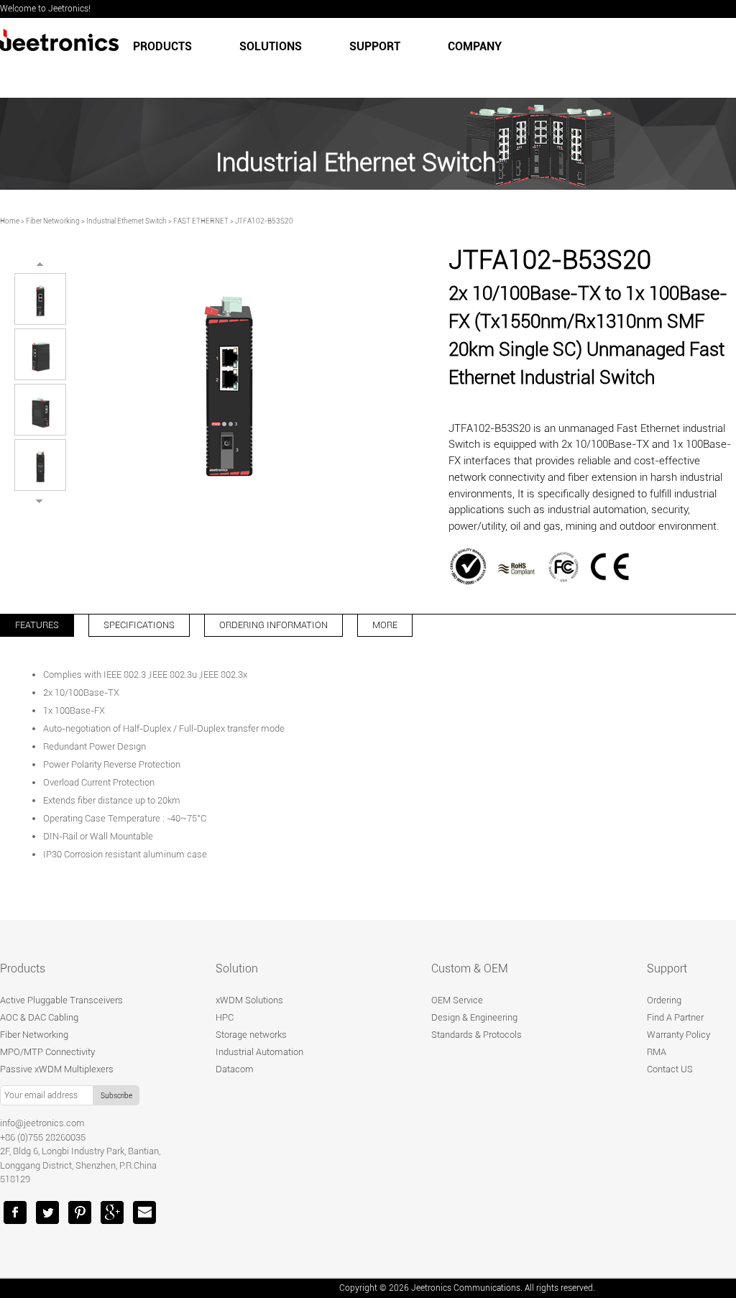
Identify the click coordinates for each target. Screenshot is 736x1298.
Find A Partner (675, 1017)
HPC (225, 1017)
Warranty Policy (678, 1034)
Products (162, 46)
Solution (237, 968)
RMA (656, 1051)
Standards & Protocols (476, 1034)
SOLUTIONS (270, 46)
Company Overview (301, 95)
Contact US (670, 1069)
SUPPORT (374, 46)
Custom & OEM (469, 968)
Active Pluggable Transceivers (61, 1000)
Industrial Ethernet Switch (126, 221)
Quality (389, 95)
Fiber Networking (53, 221)
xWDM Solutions (249, 1000)
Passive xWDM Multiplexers (57, 1069)
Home (9, 221)
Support (667, 968)
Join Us (626, 95)
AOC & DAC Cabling (39, 1017)
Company (475, 46)
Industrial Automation (259, 1051)
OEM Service (457, 1000)
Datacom (235, 1069)
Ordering (664, 1000)
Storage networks (251, 1034)
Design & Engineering (474, 1017)
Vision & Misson (545, 95)
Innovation (457, 95)
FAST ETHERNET (201, 221)
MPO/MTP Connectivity (47, 1051)
